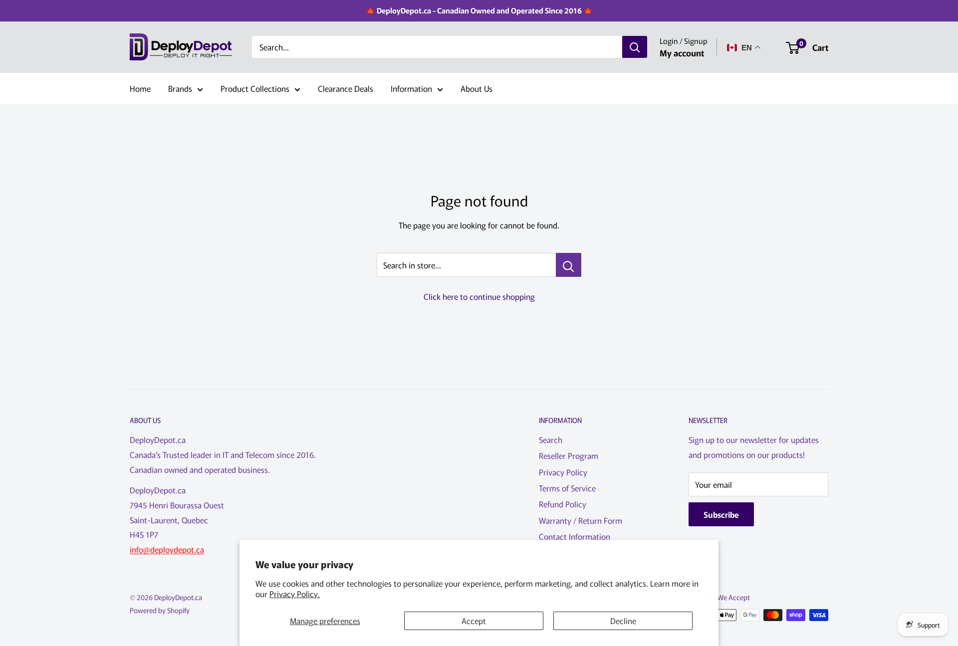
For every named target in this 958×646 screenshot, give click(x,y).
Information (411, 88)
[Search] (634, 47)
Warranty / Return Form (580, 520)
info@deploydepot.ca (167, 549)
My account (682, 52)
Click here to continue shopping (479, 296)
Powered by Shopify (160, 610)
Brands (180, 88)
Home (140, 88)
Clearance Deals (345, 88)
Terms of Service (567, 488)
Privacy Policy (563, 472)
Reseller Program (568, 455)
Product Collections (255, 88)
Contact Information (574, 536)
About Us (476, 88)
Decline (623, 621)
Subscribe (721, 514)
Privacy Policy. (294, 594)
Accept (474, 621)
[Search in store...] (568, 265)
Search (550, 439)
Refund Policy (562, 504)
